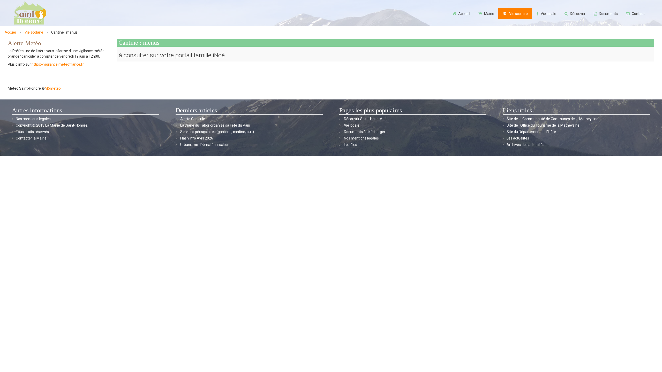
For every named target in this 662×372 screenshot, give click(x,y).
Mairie (489, 14)
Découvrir (577, 14)
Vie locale (548, 14)
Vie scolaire (518, 14)
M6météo (53, 88)
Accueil (464, 14)
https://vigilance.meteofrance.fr (58, 64)
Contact (638, 14)
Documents (608, 14)
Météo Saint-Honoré (24, 88)
